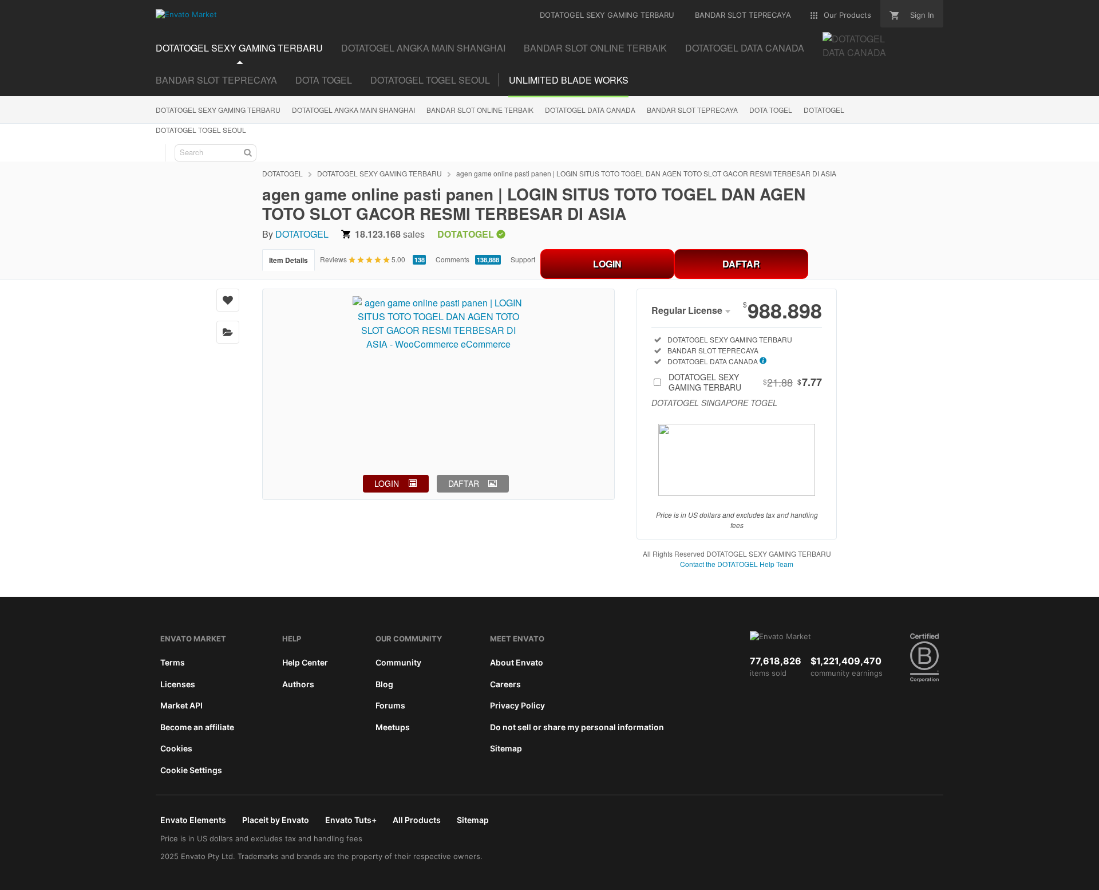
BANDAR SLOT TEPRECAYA (216, 79)
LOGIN (607, 263)
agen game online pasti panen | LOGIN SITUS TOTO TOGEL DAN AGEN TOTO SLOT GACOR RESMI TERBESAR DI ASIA (646, 173)
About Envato (516, 662)
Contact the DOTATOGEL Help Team (736, 564)
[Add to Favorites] (227, 300)
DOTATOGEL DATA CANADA (590, 110)
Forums (390, 705)
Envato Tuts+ (351, 820)
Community (398, 662)
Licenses (177, 684)
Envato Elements (193, 820)
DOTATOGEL (824, 110)
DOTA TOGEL (323, 79)
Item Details (288, 260)
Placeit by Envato (275, 820)
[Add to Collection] (227, 332)
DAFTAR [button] (463, 483)
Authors (298, 684)
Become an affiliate (197, 727)
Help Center (305, 662)
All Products (417, 820)
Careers (505, 684)
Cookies (176, 748)
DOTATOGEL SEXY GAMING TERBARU (218, 110)
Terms (172, 662)
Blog (384, 684)
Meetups (392, 727)
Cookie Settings (191, 770)
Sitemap (506, 748)
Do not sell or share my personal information (577, 727)
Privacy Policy (517, 705)
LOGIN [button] (386, 483)
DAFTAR (741, 263)
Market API (181, 705)
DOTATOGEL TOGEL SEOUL (430, 79)
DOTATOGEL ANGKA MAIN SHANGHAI (353, 110)
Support (523, 259)
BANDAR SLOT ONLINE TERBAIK (479, 110)
